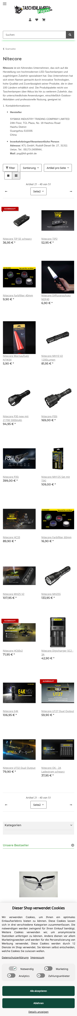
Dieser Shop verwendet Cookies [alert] (38, 907)
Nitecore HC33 (11, 537)
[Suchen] (70, 35)
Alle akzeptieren (38, 990)
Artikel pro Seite (56, 168)
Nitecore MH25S (51, 594)
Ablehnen (38, 1003)
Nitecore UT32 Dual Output (19, 767)
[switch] (13, 968)
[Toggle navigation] (4, 2)
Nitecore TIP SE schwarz (17, 238)
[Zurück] (6, 191)
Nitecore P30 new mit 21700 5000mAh (15, 418)
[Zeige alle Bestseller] (72, 845)
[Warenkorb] (43, 19)
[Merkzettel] (36, 19)
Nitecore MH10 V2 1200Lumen (52, 357)
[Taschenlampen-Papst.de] (30, 8)
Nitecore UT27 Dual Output (57, 711)
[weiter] (71, 191)
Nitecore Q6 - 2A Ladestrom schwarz (53, 769)
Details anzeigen (38, 1011)
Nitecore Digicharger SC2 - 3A (57, 652)
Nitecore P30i (49, 416)
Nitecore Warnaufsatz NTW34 (16, 357)
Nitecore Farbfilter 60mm (56, 537)
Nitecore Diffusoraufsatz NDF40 (56, 297)
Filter (11, 168)
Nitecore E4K (10, 711)
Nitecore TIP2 (49, 238)
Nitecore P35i (11, 476)
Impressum (37, 957)
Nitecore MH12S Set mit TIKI (55, 478)
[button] (30, 19)
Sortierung (29, 168)
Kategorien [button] (13, 825)
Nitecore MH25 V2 (13, 594)
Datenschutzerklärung (15, 957)
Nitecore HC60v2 (13, 650)
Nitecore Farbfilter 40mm (18, 295)
